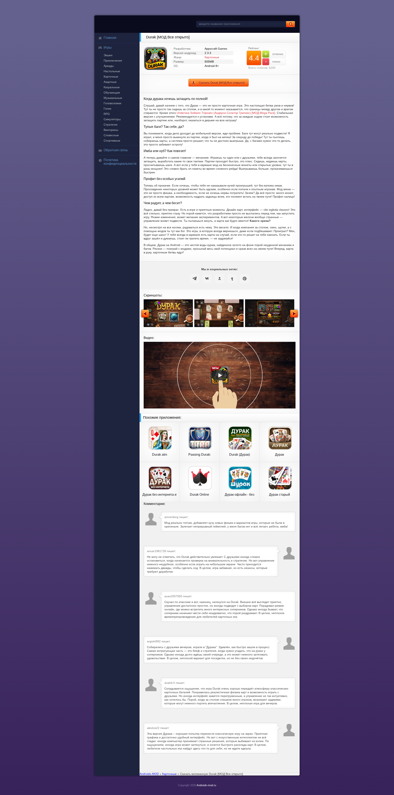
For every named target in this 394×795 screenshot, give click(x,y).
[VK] (207, 278)
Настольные (112, 71)
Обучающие (112, 92)
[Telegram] (194, 278)
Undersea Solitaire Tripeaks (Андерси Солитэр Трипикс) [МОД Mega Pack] (226, 112)
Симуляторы (112, 119)
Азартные (110, 82)
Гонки (107, 108)
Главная (110, 37)
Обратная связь (116, 150)
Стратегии (110, 124)
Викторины (111, 130)
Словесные (111, 135)
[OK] (219, 278)
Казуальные (112, 87)
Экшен (108, 55)
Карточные (111, 76)
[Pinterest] (244, 278)
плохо (273, 61)
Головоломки (112, 103)
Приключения (113, 60)
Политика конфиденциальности (120, 161)
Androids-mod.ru (206, 785)
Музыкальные (113, 98)
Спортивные (112, 140)
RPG (107, 114)
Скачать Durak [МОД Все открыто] (221, 82)
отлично (273, 54)
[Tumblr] (232, 278)
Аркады (109, 65)
